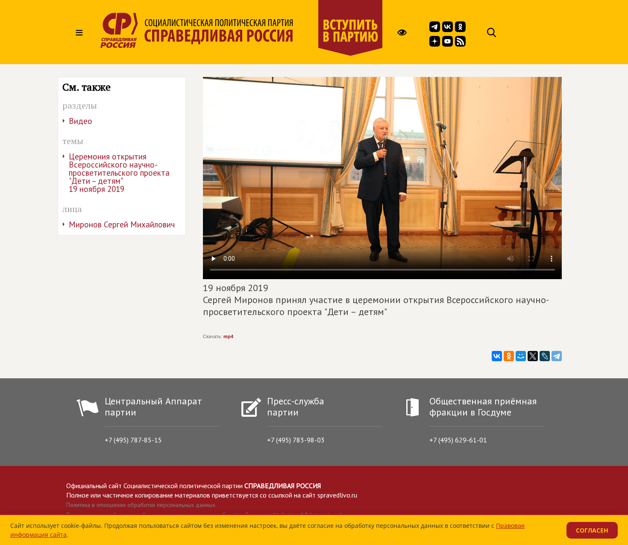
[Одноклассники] (509, 356)
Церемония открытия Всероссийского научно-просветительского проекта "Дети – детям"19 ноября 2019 (119, 172)
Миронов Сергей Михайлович (122, 224)
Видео (80, 121)
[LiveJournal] (545, 356)
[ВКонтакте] (497, 356)
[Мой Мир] (521, 356)
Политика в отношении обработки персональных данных (140, 505)
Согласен (592, 530)
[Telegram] (557, 356)
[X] (533, 356)
